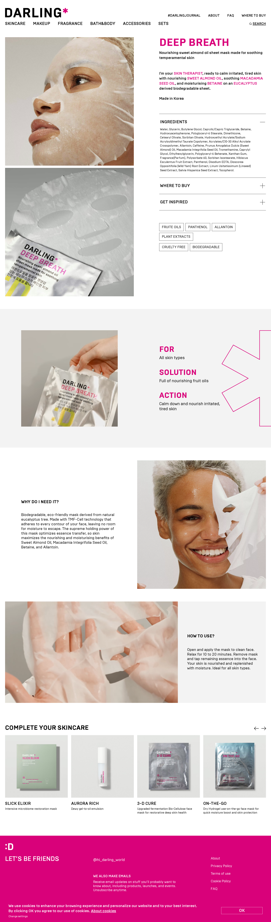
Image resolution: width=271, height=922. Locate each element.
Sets (163, 24)
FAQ (230, 15)
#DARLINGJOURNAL (184, 15)
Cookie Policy (221, 881)
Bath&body (102, 24)
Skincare (15, 24)
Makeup (41, 24)
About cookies (103, 911)
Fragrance (70, 24)
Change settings (18, 916)
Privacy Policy (221, 866)
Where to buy (254, 15)
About (214, 15)
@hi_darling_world (109, 860)
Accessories (137, 24)
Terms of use (220, 873)
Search (259, 23)
